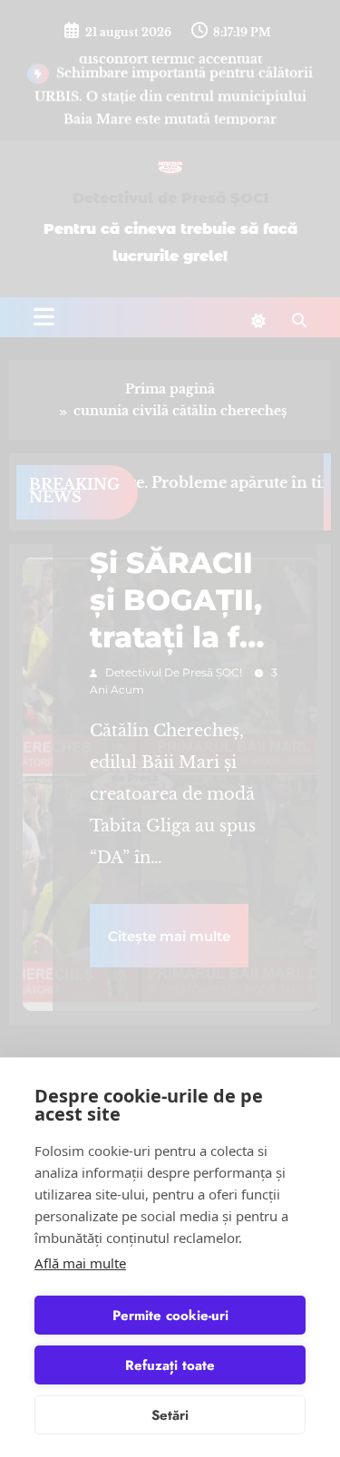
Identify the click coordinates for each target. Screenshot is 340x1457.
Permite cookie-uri (170, 1316)
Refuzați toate (170, 1365)
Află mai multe (80, 1263)
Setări (170, 1415)
